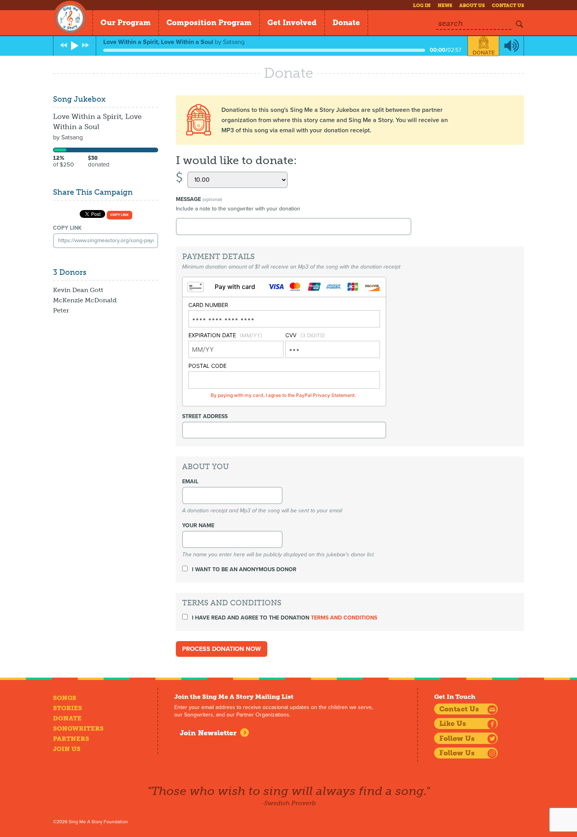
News (445, 5)
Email (190, 481)
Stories (67, 708)
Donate (346, 22)
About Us (472, 5)
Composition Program (209, 22)
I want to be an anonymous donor (243, 569)
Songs (64, 698)
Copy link (119, 215)
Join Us (66, 749)
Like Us (452, 723)
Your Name (198, 525)
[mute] (511, 46)
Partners (71, 738)
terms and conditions (344, 617)
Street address (205, 416)
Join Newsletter (208, 733)
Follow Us (457, 738)
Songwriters (78, 728)
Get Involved (292, 22)
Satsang (72, 137)
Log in (422, 5)
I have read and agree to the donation (283, 617)
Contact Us (508, 5)
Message (199, 199)
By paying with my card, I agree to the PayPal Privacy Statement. (283, 395)
